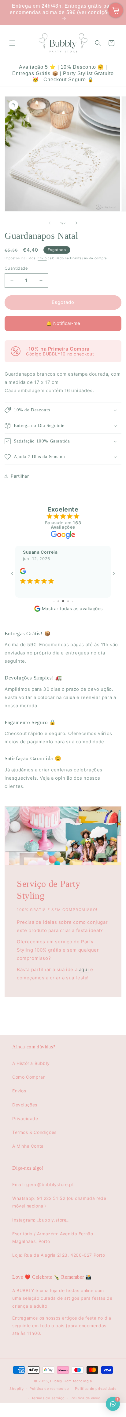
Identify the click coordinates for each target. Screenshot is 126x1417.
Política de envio (86, 1398)
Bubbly (56, 1381)
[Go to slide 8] (72, 601)
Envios (19, 1090)
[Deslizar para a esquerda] (49, 223)
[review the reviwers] (23, 572)
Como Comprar (28, 1077)
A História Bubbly (31, 1063)
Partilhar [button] (20, 476)
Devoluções (24, 1104)
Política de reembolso (49, 1388)
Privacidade (25, 1118)
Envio (42, 258)
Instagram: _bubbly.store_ (40, 1219)
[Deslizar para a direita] (76, 223)
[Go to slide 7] (68, 601)
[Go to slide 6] (63, 601)
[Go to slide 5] (58, 601)
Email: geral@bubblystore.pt (43, 1184)
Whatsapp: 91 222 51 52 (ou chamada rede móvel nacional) (59, 1202)
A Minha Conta (28, 1146)
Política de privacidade (95, 1388)
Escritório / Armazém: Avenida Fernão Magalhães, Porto (52, 1237)
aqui (84, 969)
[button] (12, 43)
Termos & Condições (34, 1132)
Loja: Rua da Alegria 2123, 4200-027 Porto (58, 1255)
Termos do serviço (48, 1398)
